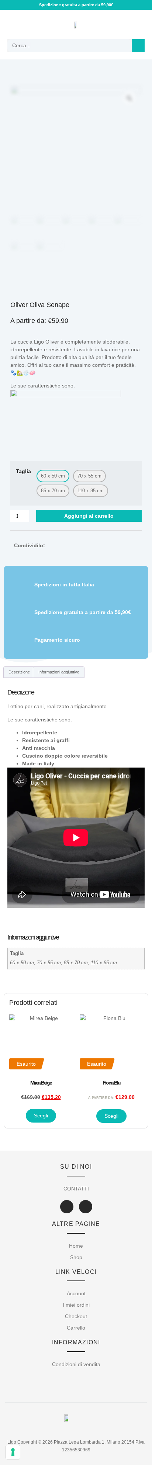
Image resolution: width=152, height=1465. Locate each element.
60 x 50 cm (22, 962)
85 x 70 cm (76, 962)
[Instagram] (85, 1206)
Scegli (41, 1115)
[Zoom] (129, 98)
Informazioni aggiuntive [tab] (58, 672)
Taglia (23, 471)
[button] (13, 24)
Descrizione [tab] (19, 672)
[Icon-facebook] (66, 1206)
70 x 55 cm (49, 962)
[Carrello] (134, 24)
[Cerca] (138, 45)
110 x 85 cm (104, 962)
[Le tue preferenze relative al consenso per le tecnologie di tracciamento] (13, 1452)
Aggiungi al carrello (89, 516)
